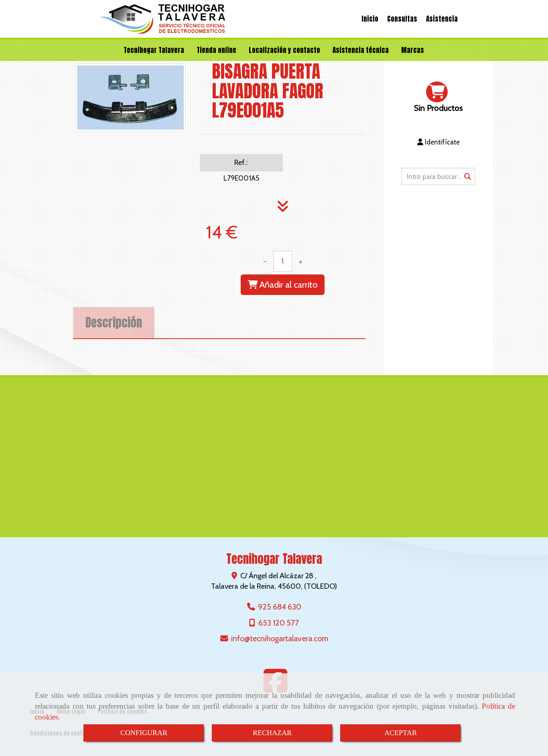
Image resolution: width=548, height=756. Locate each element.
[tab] (113, 323)
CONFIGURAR (143, 733)
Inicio (369, 19)
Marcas (412, 50)
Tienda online (216, 50)
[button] (438, 142)
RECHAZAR (272, 733)
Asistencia (442, 19)
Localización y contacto (284, 50)
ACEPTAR (400, 733)
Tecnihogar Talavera (154, 50)
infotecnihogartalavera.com (279, 638)
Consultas (402, 19)
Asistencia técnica (361, 50)
